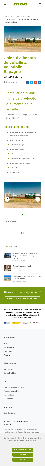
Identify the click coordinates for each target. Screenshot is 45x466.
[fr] (5, 5)
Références (16, 17)
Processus (8, 351)
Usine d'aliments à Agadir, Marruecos (22, 267)
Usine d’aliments (10, 221)
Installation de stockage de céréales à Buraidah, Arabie (26, 277)
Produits (7, 355)
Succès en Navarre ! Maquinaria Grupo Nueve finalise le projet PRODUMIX (24, 255)
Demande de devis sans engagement (22, 298)
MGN (6, 343)
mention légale (9, 395)
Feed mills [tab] (8, 246)
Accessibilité (8, 399)
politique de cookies (11, 391)
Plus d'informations (22, 450)
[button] (7, 199)
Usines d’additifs (10, 373)
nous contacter (9, 413)
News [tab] (16, 246)
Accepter (22, 460)
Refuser (23, 455)
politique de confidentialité (14, 387)
